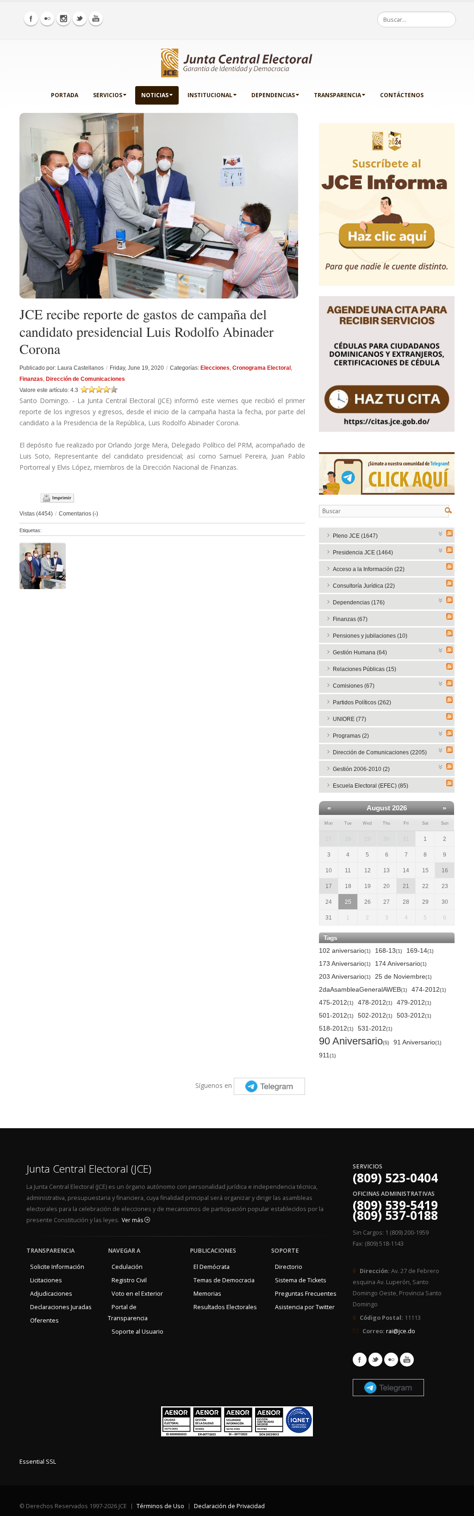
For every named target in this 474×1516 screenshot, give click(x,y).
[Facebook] (31, 18)
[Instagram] (63, 18)
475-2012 (336, 1002)
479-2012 (414, 1002)
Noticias (154, 95)
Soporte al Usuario (137, 1332)
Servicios (107, 95)
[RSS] (449, 533)
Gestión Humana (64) (360, 652)
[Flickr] (47, 18)
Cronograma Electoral (261, 368)
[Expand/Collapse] (440, 533)
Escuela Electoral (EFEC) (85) (370, 786)
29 (367, 839)
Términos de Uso (160, 1506)
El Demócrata (211, 1267)
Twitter (375, 1360)
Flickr (391, 1360)
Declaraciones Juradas (61, 1307)
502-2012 (375, 1015)
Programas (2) (351, 736)
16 (445, 870)
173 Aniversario (345, 963)
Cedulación (127, 1267)
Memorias (207, 1294)
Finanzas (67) (350, 619)
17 (328, 886)
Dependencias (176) (359, 602)
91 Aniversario (417, 1042)
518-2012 (336, 1028)
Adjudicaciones (51, 1294)
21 (406, 886)
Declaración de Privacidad (229, 1506)
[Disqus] (162, 709)
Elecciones (215, 368)
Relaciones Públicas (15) (364, 669)
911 (327, 1055)
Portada (64, 95)
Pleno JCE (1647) (355, 536)
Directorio (288, 1267)
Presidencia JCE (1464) (363, 552)
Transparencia (337, 95)
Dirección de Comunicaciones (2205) (380, 752)
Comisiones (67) (353, 686)
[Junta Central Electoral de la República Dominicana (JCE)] (237, 61)
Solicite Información (57, 1267)
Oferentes (44, 1320)
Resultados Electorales (225, 1307)
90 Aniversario (354, 1041)
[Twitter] (80, 18)
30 (386, 839)
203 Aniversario (345, 976)
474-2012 (429, 989)
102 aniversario (345, 950)
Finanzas (31, 379)
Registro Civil (129, 1280)
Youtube (407, 1360)
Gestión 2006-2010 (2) (361, 769)
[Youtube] (96, 18)
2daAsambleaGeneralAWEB (363, 989)
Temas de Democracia (224, 1280)
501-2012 (336, 1015)
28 (348, 839)
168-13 (388, 950)
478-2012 (375, 1002)
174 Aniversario (401, 963)
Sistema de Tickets (300, 1280)
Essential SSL (37, 1462)
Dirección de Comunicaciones (85, 379)
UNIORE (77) (349, 719)
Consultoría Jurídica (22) (364, 586)
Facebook (360, 1360)
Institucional (209, 95)
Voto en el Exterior (137, 1294)
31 (406, 839)
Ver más (133, 1220)
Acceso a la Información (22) (369, 569)
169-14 (420, 950)
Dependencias (273, 95)
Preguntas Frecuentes (306, 1294)
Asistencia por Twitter (305, 1307)
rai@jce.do (400, 1331)
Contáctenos (402, 95)
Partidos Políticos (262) (362, 702)
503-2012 (414, 1015)
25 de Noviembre (403, 976)
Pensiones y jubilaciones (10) (370, 636)
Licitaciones (46, 1280)
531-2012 (375, 1028)
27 (328, 839)
